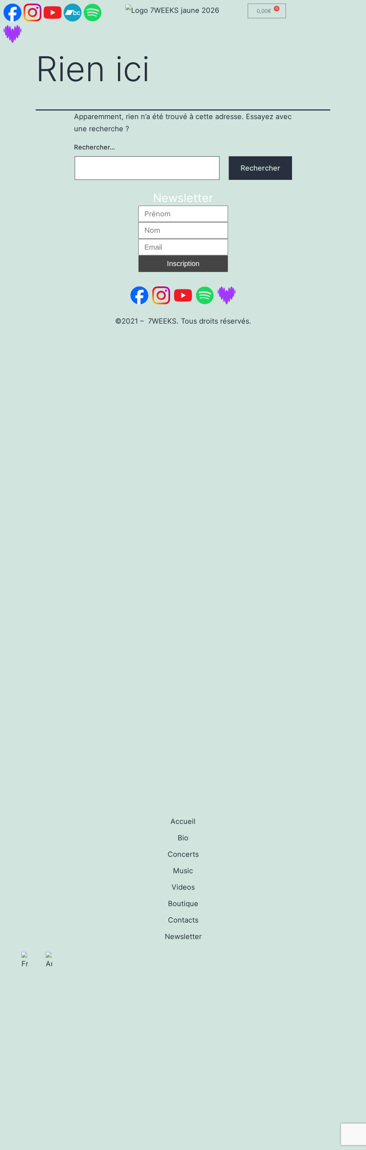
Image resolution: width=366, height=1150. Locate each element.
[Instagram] (32, 986)
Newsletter (183, 936)
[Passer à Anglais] (49, 961)
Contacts (183, 920)
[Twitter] (72, 986)
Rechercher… (94, 147)
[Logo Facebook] (12, 12)
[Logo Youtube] (52, 12)
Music (183, 870)
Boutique (183, 903)
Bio (183, 838)
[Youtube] (52, 986)
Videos (183, 887)
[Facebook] (12, 986)
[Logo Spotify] (93, 12)
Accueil (183, 821)
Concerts (183, 854)
